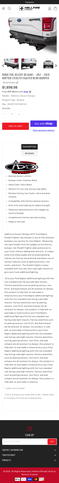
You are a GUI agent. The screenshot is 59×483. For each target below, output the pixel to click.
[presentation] (3, 65)
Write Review (9, 82)
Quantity (6, 108)
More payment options (43, 130)
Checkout (29, 2)
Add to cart (15, 126)
